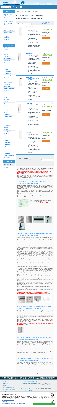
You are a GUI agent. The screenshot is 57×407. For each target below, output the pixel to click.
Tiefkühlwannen (7, 151)
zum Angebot (45, 38)
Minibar (5, 118)
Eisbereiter (6, 64)
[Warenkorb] (16, 6)
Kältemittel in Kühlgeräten (26, 388)
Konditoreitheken (7, 90)
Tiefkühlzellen (7, 153)
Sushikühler (6, 138)
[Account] (13, 6)
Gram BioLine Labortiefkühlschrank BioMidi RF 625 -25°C (32, 104)
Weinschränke (7, 157)
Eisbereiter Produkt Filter (8, 15)
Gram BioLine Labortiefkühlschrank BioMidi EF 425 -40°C (33, 131)
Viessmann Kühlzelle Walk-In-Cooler (28, 390)
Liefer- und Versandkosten (8, 387)
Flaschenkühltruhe (7, 75)
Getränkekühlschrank (8, 82)
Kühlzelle (6, 112)
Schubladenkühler (7, 136)
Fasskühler (6, 69)
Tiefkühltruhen (7, 148)
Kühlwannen (6, 110)
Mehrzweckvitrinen (8, 116)
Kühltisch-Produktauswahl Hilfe (8, 30)
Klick (49, 293)
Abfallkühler (6, 49)
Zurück (6, 167)
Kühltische (6, 105)
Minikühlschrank (7, 120)
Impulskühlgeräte (7, 86)
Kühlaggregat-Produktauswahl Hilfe (8, 18)
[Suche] (9, 7)
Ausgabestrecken (7, 52)
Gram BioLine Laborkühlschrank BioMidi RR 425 (33, 27)
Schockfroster (7, 133)
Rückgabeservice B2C (7, 391)
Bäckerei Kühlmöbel (8, 58)
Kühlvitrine (6, 108)
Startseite (18, 11)
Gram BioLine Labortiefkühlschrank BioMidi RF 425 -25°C (32, 78)
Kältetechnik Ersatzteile (9, 88)
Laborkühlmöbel (7, 114)
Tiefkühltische (7, 144)
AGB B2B (5, 381)
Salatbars (6, 129)
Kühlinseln (6, 97)
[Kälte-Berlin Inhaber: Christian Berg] (14, 3)
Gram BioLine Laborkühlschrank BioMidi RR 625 (33, 52)
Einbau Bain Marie (7, 56)
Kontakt (5, 385)
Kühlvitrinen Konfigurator (6, 37)
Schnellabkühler (7, 131)
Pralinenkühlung (7, 125)
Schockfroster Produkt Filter (8, 40)
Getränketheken (7, 84)
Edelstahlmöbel (7, 62)
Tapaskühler (6, 140)
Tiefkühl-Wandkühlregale (9, 155)
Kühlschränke (7, 92)
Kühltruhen (6, 99)
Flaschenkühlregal (7, 73)
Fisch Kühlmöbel (7, 71)
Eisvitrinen (6, 67)
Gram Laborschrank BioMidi (32, 11)
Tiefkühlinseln (7, 142)
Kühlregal (6, 101)
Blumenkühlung (7, 60)
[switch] (52, 402)
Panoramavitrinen (7, 123)
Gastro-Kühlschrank (8, 77)
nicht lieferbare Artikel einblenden (47, 23)
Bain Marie (6, 54)
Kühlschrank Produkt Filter (8, 24)
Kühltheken (6, 103)
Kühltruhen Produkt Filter (8, 33)
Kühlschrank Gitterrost (8, 95)
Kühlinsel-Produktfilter (8, 21)
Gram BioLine (23, 11)
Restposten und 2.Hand (8, 47)
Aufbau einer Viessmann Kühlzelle (27, 381)
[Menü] (20, 7)
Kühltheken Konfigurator (9, 26)
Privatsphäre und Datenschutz (9, 389)
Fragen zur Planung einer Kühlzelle (27, 386)
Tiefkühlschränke (7, 146)
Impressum (5, 383)
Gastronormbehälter (8, 80)
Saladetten (6, 127)
